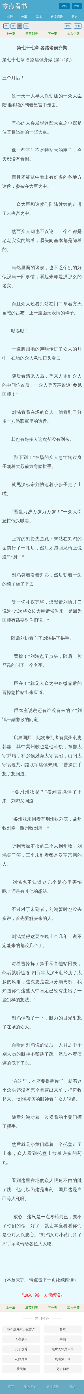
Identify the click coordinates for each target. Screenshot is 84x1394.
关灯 (77, 26)
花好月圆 (21, 1359)
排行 (9, 17)
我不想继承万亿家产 (21, 1329)
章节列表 (31, 33)
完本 (39, 17)
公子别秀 (21, 1349)
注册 (77, 6)
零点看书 (14, 5)
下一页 (52, 33)
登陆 (64, 6)
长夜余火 (21, 1339)
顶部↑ (73, 1387)
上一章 (10, 33)
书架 (74, 17)
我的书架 (30, 1387)
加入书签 (73, 33)
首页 (10, 1387)
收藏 (24, 17)
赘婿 (63, 1329)
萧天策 (21, 1369)
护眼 (68, 26)
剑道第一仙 (63, 1359)
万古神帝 (62, 1369)
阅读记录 (56, 17)
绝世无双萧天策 (63, 1349)
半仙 (63, 1339)
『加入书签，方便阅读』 (42, 1295)
